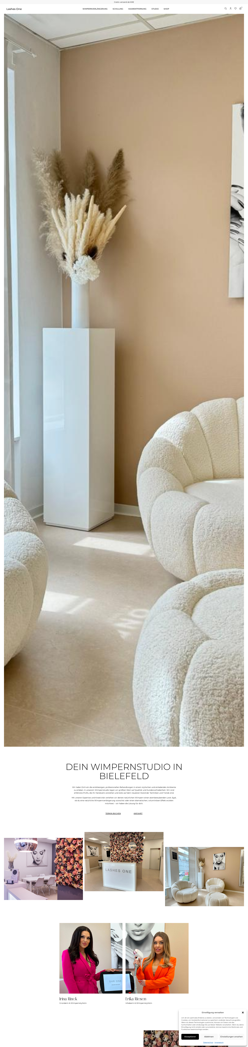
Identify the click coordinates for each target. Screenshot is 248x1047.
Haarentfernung (137, 9)
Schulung (118, 9)
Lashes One (14, 9)
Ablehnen (209, 1036)
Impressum (219, 1042)
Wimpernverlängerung (95, 9)
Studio (155, 9)
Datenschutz (208, 1042)
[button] (243, 1012)
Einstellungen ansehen (231, 1036)
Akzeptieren (190, 1036)
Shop (166, 9)
